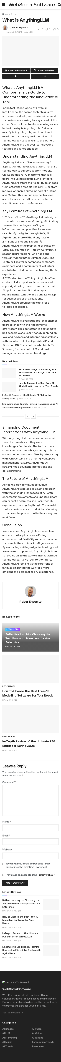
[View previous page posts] (27, 416)
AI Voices (37, 1033)
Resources (12, 629)
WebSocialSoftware (31, 4)
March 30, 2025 (14, 32)
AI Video (37, 1029)
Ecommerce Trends (43, 1042)
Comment (9, 782)
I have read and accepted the (30, 874)
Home (5, 14)
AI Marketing (9, 1037)
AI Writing (37, 1037)
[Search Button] (59, 4)
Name (6, 821)
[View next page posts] (33, 416)
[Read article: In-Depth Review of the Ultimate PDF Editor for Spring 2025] (30, 719)
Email (6, 835)
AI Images (8, 1029)
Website (7, 849)
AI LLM (13, 14)
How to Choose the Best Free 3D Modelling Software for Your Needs (38, 385)
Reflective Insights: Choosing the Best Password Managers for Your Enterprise (37, 372)
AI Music (7, 1042)
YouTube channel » (12, 1012)
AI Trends (7, 1046)
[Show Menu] (3, 4)
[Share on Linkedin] (16, 76)
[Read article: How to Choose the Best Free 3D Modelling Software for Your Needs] (9, 387)
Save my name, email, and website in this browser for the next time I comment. (28, 865)
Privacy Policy (45, 875)
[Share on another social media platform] (45, 76)
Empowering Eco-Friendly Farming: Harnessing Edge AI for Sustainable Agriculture (21, 950)
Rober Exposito (20, 27)
